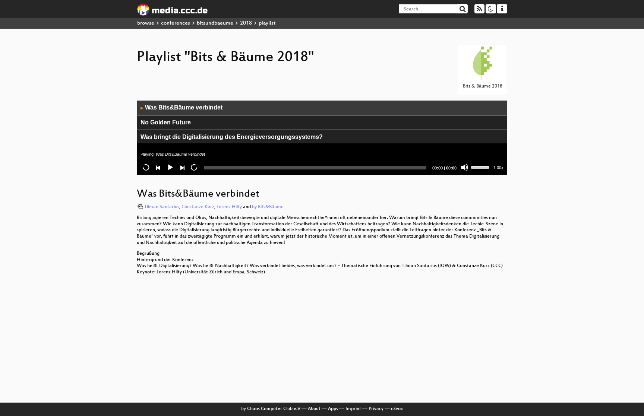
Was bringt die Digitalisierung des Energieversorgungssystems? (232, 137)
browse (145, 23)
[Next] (182, 167)
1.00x (498, 167)
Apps (333, 409)
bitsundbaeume (215, 23)
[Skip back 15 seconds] (146, 167)
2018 (246, 23)
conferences (175, 23)
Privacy (376, 409)
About (314, 409)
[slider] (481, 167)
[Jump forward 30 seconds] (193, 167)
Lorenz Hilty (229, 207)
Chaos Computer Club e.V (273, 409)
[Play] (170, 167)
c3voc (397, 409)
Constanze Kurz (197, 207)
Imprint (353, 409)
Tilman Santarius (161, 207)
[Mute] (464, 167)
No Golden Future (166, 122)
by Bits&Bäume (268, 207)
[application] (322, 138)
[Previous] (158, 167)
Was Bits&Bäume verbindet (181, 107)
